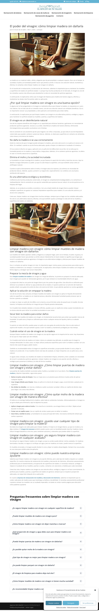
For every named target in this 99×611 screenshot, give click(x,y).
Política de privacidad (73, 607)
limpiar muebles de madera (22, 276)
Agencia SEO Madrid (17, 605)
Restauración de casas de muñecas (36, 13)
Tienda (81, 1)
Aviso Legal (82, 607)
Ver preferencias (88, 603)
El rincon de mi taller (19, 30)
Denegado (70, 603)
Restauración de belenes (12, 13)
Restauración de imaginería (62, 13)
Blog (87, 1)
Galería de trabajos (70, 1)
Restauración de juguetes (44, 16)
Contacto (59, 16)
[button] (95, 590)
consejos (39, 30)
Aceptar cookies (54, 603)
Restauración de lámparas (83, 13)
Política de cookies (61, 607)
